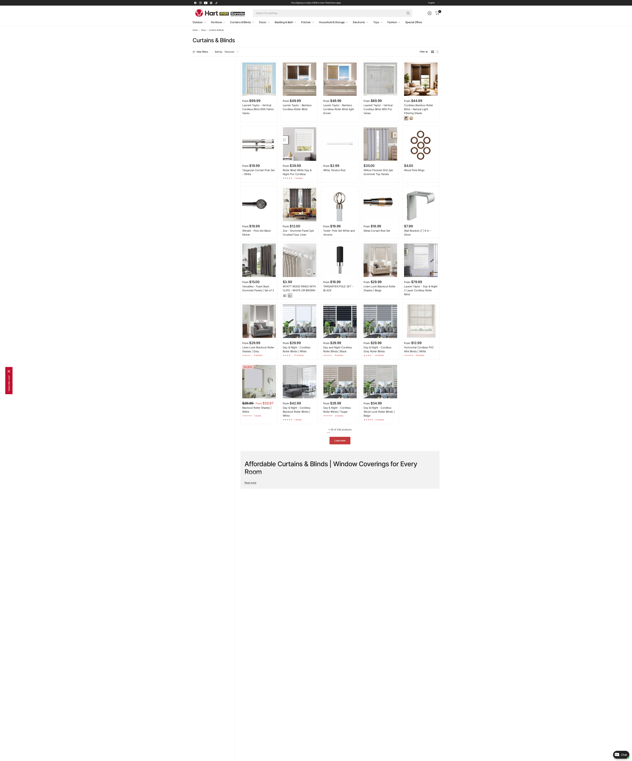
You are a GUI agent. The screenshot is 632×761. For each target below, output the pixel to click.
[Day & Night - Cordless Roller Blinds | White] (299, 321)
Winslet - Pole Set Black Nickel (256, 232)
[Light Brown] (411, 118)
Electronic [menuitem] (359, 22)
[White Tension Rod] (340, 144)
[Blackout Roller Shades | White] (259, 382)
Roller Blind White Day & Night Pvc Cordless (297, 172)
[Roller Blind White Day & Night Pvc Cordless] (299, 144)
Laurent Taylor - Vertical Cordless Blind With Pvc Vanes (378, 109)
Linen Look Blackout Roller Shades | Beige (379, 288)
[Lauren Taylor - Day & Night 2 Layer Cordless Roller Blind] (421, 260)
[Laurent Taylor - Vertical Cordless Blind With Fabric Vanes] (259, 79)
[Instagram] (200, 2)
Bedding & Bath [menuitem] (284, 22)
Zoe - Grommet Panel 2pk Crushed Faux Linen (298, 232)
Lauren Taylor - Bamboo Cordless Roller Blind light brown (338, 109)
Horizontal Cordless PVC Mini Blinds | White (419, 349)
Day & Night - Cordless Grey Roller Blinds (377, 349)
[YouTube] (205, 2)
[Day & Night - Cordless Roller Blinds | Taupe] (340, 382)
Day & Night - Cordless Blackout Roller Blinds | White (296, 411)
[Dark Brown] (406, 118)
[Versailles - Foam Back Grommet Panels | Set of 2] (259, 260)
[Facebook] (195, 2)
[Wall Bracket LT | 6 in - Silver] (421, 204)
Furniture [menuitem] (216, 22)
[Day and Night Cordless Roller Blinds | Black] (340, 321)
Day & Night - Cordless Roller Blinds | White (296, 349)
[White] (285, 295)
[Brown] (290, 295)
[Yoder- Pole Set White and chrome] (340, 204)
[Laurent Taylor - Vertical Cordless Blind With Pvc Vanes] (380, 79)
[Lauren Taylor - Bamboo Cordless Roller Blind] (299, 79)
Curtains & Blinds (216, 30)
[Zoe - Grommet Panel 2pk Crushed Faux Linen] (299, 204)
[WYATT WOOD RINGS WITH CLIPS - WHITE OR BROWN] (299, 260)
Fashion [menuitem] (392, 22)
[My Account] (429, 13)
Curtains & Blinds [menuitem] (240, 22)
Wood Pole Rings (414, 170)
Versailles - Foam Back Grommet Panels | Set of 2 (258, 288)
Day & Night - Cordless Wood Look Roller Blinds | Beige (379, 411)
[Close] (9, 371)
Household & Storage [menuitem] (332, 22)
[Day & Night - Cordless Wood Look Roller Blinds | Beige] (380, 382)
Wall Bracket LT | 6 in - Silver (417, 232)
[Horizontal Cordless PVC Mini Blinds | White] (421, 321)
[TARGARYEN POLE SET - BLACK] (340, 260)
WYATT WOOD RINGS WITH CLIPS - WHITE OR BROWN (299, 288)
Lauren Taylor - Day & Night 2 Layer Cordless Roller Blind (420, 290)
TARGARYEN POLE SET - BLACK (338, 288)
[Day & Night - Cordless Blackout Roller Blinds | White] (299, 382)
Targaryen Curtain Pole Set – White (258, 172)
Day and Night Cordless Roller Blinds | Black (337, 349)
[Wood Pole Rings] (421, 144)
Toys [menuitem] (376, 22)
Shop (203, 30)
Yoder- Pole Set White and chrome (339, 232)
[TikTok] (216, 2)
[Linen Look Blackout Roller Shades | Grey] (259, 321)
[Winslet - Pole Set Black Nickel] (259, 204)
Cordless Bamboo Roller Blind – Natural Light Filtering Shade (418, 109)
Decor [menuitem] (262, 22)
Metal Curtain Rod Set (377, 230)
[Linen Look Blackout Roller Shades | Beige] (380, 260)
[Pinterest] (211, 2)
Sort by (218, 51)
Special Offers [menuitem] (413, 22)
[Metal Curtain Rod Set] (380, 204)
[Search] (408, 13)
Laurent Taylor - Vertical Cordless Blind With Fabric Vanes (258, 109)
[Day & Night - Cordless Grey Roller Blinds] (380, 321)
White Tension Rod (334, 170)
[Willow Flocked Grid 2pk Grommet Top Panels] (380, 144)
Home (195, 30)
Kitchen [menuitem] (306, 22)
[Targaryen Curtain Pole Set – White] (259, 144)
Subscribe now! (9, 383)
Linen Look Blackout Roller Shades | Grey (258, 349)
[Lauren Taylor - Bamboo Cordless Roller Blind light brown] (340, 79)
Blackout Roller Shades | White (256, 409)
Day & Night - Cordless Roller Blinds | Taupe (337, 409)
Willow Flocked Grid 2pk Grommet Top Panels (378, 172)
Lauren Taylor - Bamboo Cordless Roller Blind (297, 107)
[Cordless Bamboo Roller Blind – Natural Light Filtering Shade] (421, 79)
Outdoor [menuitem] (198, 22)
